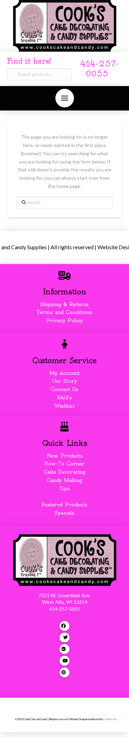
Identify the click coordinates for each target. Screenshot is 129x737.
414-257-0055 (64, 609)
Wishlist (64, 406)
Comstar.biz (110, 719)
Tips (65, 488)
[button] (64, 98)
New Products (64, 456)
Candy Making (64, 480)
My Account (65, 373)
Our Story (64, 381)
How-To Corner (64, 464)
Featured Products (64, 505)
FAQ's (64, 397)
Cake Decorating (64, 472)
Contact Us (64, 389)
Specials (65, 513)
